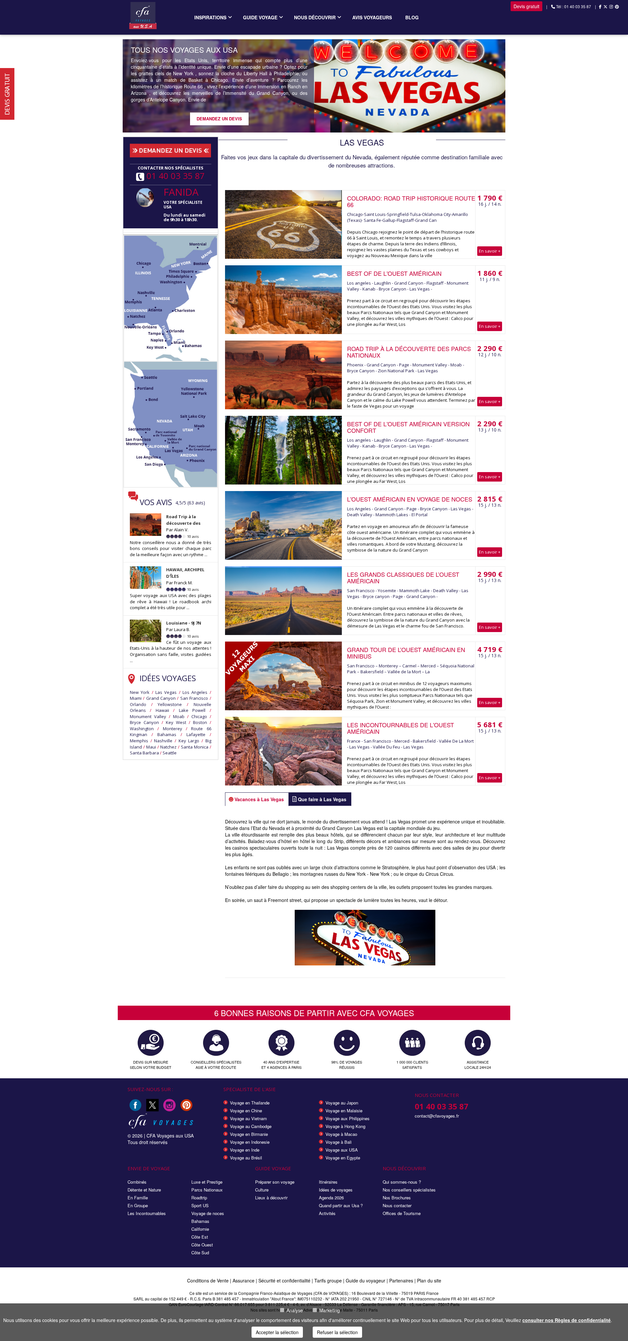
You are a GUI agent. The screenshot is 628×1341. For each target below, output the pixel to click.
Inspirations (210, 17)
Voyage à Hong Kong (345, 1126)
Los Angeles (195, 692)
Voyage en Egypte (342, 1158)
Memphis (139, 741)
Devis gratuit (526, 6)
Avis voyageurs (372, 17)
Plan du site (429, 1280)
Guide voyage (260, 17)
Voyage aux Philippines (347, 1118)
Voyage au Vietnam (248, 1118)
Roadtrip (199, 1197)
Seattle (170, 753)
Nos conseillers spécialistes (409, 1190)
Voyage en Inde (244, 1150)
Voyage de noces (207, 1213)
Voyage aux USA (341, 1150)
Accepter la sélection (277, 1332)
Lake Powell (192, 710)
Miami (136, 698)
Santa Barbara (144, 753)
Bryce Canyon (144, 722)
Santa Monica (194, 747)
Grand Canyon (161, 698)
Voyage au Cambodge (250, 1126)
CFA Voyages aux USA (170, 1135)
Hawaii (162, 710)
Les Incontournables (147, 1213)
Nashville (163, 741)
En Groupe (138, 1205)
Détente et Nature (144, 1190)
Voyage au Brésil (246, 1158)
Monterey (172, 729)
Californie (200, 1229)
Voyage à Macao (341, 1134)
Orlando (138, 704)
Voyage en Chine (246, 1110)
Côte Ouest (202, 1245)
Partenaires (401, 1280)
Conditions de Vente (208, 1280)
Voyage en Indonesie (250, 1142)
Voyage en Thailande (250, 1103)
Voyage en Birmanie (249, 1134)
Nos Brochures (397, 1197)
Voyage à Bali (338, 1142)
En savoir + (489, 251)
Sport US (200, 1205)
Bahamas (166, 734)
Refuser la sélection (337, 1332)
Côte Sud (200, 1252)
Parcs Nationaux (207, 1190)
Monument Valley (148, 716)
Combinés (137, 1182)
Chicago (199, 716)
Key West (176, 722)
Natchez (168, 747)
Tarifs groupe (328, 1280)
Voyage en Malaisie (343, 1110)
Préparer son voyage (274, 1182)
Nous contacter (397, 1205)
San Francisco (194, 698)
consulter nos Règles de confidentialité (566, 1320)
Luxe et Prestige (206, 1182)
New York (139, 692)
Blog (412, 17)
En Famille (138, 1197)
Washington (142, 729)
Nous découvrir (315, 17)
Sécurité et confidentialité (284, 1280)
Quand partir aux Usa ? (341, 1205)
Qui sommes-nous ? (402, 1182)
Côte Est (199, 1237)
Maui (151, 747)
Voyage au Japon (341, 1103)
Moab (178, 716)
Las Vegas (166, 692)
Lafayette (195, 734)
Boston (200, 722)
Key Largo (189, 741)
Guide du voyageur (365, 1280)
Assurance (244, 1280)
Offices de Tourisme (402, 1213)
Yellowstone (170, 704)
